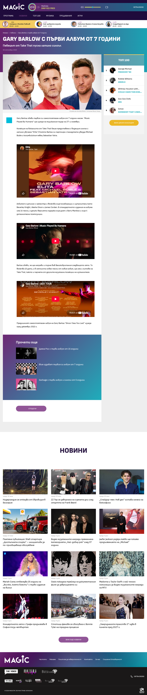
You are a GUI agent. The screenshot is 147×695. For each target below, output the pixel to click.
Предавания (65, 16)
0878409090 (138, 7)
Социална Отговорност (112, 659)
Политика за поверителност (69, 659)
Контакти (88, 659)
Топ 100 (36, 16)
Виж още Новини (73, 640)
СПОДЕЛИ (31, 409)
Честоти (43, 659)
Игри (80, 16)
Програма (8, 16)
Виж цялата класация (124, 123)
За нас (97, 659)
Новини (23, 16)
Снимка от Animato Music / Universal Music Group (84, 111)
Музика (50, 16)
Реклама (52, 659)
